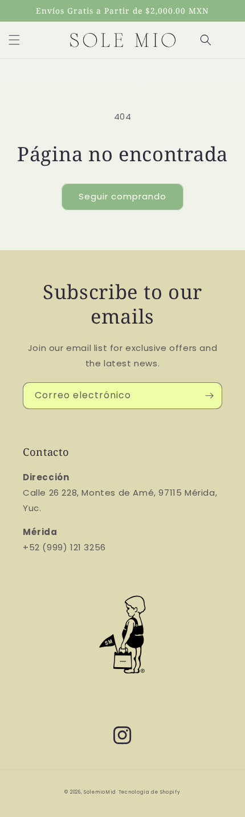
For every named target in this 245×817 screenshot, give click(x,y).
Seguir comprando (122, 196)
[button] (14, 39)
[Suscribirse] (209, 395)
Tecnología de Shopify (150, 792)
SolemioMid (100, 792)
